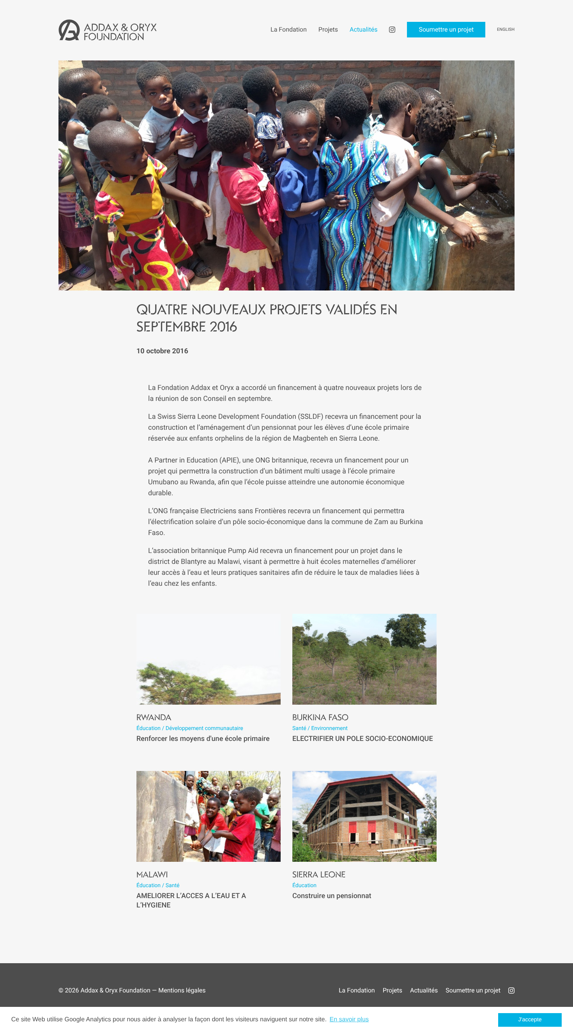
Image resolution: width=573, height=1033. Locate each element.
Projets (392, 990)
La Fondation (357, 990)
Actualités (424, 990)
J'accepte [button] (530, 1020)
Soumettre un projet (473, 990)
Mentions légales (181, 990)
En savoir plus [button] (349, 1019)
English (506, 29)
